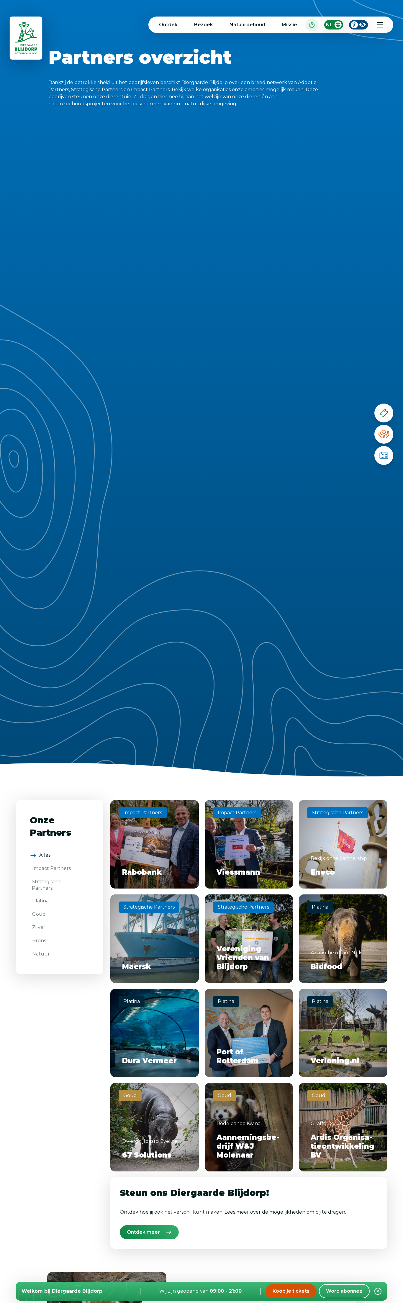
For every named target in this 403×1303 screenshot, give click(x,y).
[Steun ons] (383, 434)
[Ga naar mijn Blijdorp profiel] (311, 24)
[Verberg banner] (377, 1291)
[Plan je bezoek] (383, 455)
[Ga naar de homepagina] (26, 39)
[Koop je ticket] (383, 413)
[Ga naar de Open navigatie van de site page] (380, 25)
